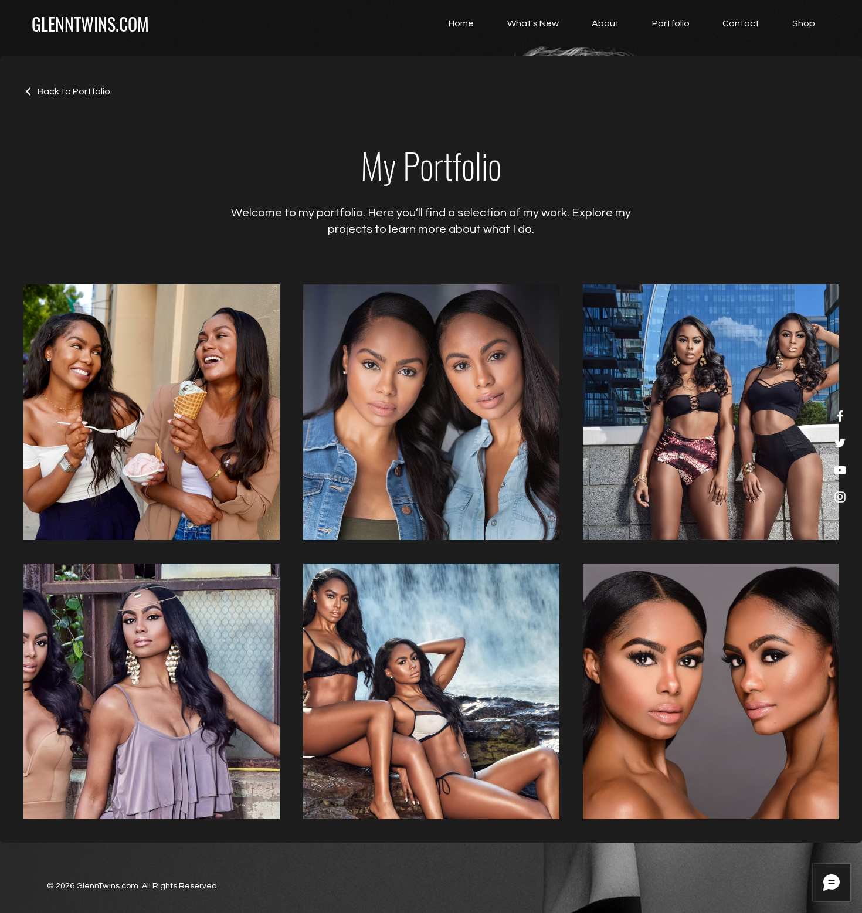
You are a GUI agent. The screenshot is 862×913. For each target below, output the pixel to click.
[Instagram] (840, 497)
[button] (796, 23)
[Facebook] (840, 416)
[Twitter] (840, 443)
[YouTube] (840, 470)
